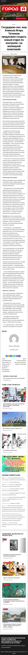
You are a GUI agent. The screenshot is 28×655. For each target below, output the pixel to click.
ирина (3, 484)
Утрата (5, 539)
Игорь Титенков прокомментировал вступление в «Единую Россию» (12, 524)
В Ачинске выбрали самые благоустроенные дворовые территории (20, 361)
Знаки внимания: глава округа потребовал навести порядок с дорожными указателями (14, 405)
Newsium (22, 651)
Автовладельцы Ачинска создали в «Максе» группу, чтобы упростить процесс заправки (12, 626)
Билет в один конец (15, 482)
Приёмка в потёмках (15, 503)
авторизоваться (7, 380)
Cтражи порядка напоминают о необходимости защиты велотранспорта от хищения (13, 601)
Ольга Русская (6, 54)
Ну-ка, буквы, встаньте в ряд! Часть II (12, 428)
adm (3, 505)
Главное (14, 24)
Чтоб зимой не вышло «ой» (10, 450)
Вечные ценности (8, 562)
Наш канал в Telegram (21, 18)
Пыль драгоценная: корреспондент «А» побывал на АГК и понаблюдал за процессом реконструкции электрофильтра (6, 365)
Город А (10, 408)
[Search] (14, 18)
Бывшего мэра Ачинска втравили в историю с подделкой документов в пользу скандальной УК (14, 499)
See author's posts (14, 349)
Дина (3, 478)
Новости (5, 609)
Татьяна (4, 522)
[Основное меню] (6, 18)
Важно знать (6, 584)
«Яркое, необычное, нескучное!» (11, 577)
